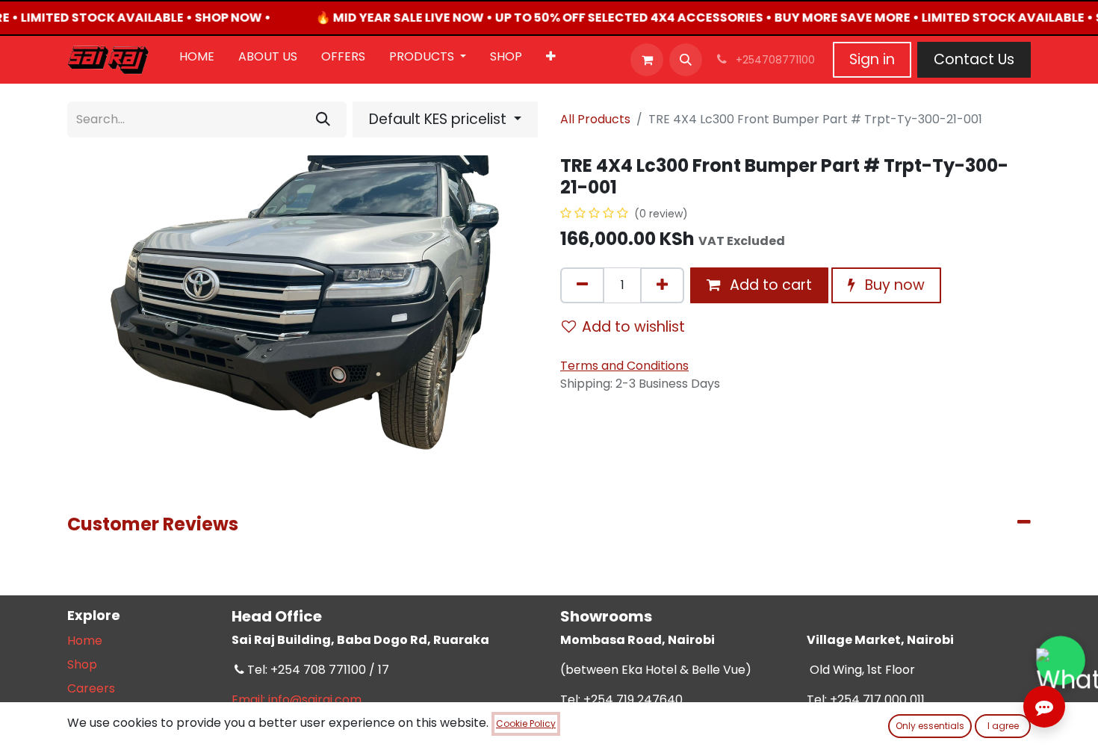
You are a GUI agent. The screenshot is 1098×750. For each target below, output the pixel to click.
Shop (82, 664)
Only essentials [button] (930, 725)
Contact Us (974, 59)
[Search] (323, 119)
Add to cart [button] (769, 285)
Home (84, 640)
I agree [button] (1003, 725)
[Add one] (662, 285)
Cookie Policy (526, 723)
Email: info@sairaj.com (297, 699)
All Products (595, 119)
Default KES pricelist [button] (439, 119)
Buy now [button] (893, 285)
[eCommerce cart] (646, 59)
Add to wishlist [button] (633, 327)
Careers (91, 688)
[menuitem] (196, 60)
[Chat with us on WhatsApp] (1061, 660)
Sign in (872, 59)
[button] (685, 59)
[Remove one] (582, 285)
